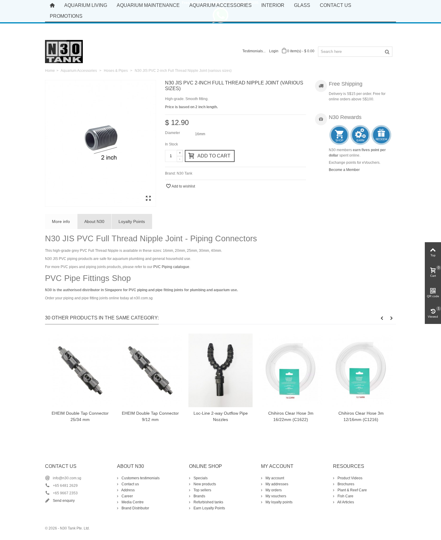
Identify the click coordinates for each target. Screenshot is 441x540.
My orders (273, 490)
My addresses (276, 484)
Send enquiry (64, 501)
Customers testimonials (140, 478)
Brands (199, 496)
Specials (200, 478)
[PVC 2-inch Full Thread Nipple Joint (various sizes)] (100, 143)
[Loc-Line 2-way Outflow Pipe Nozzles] (220, 370)
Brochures (345, 484)
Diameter (173, 133)
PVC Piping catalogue (171, 267)
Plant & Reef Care (352, 490)
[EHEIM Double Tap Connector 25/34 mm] (80, 370)
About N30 (94, 221)
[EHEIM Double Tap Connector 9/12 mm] (150, 370)
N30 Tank (184, 173)
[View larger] (148, 198)
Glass (302, 5)
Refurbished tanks (208, 502)
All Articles (345, 502)
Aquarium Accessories (220, 5)
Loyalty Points (131, 221)
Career (127, 496)
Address (128, 490)
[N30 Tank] (64, 51)
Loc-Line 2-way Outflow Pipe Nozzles (221, 416)
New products (204, 484)
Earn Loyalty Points (209, 508)
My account (274, 478)
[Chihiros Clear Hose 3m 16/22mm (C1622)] (291, 370)
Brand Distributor (135, 508)
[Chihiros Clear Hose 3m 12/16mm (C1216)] (361, 370)
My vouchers (275, 496)
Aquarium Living (85, 5)
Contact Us (335, 5)
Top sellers (202, 490)
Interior (272, 5)
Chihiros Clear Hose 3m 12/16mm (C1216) (361, 416)
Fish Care (345, 496)
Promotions (66, 16)
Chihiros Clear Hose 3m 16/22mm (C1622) (291, 416)
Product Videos (349, 478)
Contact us (130, 484)
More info (61, 221)
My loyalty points (278, 502)
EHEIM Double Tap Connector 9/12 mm (150, 416)
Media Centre (132, 502)
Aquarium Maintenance (148, 5)
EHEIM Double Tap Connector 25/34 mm (80, 416)
